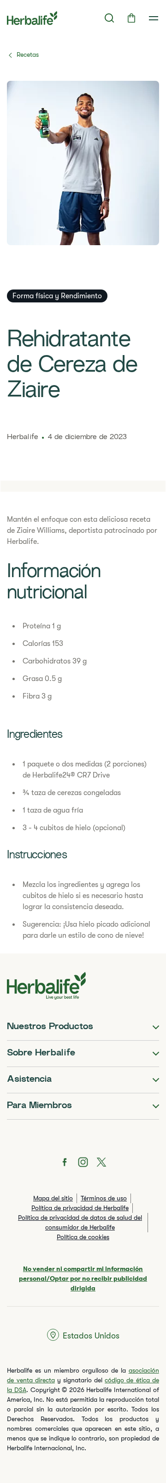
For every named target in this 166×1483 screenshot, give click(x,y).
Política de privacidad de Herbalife (80, 1208)
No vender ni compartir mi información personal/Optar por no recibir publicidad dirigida (83, 1278)
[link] (153, 18)
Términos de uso (104, 1198)
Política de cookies (83, 1237)
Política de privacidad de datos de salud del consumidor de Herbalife (80, 1222)
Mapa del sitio (53, 1198)
